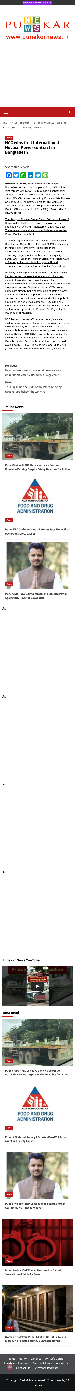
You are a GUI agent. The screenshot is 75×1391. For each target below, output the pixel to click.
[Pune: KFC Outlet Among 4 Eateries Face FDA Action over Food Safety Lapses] (37, 501)
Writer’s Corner (54, 1358)
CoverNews (54, 1380)
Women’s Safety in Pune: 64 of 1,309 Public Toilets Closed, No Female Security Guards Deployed (35, 1339)
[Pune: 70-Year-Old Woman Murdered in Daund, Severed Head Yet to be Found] (37, 1242)
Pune (9, 137)
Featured (23, 1363)
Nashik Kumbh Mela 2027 (37, 2)
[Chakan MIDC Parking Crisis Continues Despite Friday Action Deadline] (37, 986)
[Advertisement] (37, 77)
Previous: (34, 370)
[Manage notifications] (9, 1367)
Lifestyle (9, 1363)
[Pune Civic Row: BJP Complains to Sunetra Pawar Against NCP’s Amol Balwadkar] (37, 565)
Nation (23, 1358)
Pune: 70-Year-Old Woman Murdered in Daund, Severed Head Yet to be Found (33, 1272)
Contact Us (23, 1367)
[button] (6, 111)
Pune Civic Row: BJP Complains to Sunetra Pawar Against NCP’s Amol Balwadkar (36, 596)
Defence (36, 1358)
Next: (33, 387)
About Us (62, 1363)
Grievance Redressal (46, 1367)
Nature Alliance (42, 1363)
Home (11, 1358)
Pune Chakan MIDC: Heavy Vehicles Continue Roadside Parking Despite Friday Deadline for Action (37, 467)
